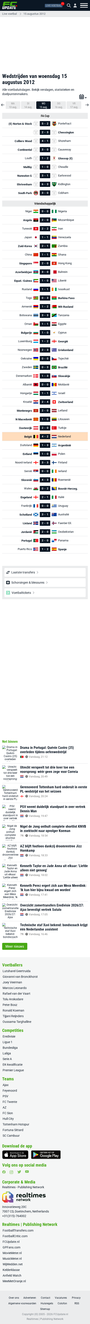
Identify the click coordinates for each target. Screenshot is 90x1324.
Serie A (7, 1059)
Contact (45, 1297)
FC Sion (8, 1113)
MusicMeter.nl (12, 1258)
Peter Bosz (10, 1005)
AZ (4, 1107)
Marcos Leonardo (15, 988)
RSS (76, 1303)
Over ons (14, 1297)
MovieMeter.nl (12, 1253)
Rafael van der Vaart (16, 993)
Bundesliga (10, 1047)
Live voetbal (53, 5)
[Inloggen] (73, 5)
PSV (5, 1096)
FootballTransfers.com (18, 1230)
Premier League (13, 1070)
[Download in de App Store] (15, 1154)
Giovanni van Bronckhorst (20, 976)
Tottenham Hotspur (16, 1124)
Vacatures (61, 1297)
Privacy (76, 1297)
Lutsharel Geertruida (17, 971)
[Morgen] (87, 103)
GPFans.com (11, 1247)
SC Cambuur (11, 1135)
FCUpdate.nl (11, 1241)
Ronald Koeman (13, 1010)
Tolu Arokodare (13, 999)
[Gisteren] (3, 103)
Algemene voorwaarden (22, 1303)
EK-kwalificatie (12, 1064)
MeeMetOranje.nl (14, 1281)
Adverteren (29, 1297)
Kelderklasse (11, 1270)
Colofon (62, 1303)
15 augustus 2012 (34, 13)
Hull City (8, 1118)
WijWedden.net (13, 1264)
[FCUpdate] (9, 5)
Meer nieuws (14, 946)
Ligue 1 (7, 1042)
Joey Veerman (12, 982)
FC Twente (10, 1102)
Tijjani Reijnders (13, 1016)
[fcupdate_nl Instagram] (11, 1172)
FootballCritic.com (15, 1236)
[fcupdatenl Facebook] (3, 1172)
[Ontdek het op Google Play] (46, 1154)
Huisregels (47, 1303)
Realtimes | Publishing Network (45, 1319)
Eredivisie (9, 1036)
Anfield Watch (12, 1275)
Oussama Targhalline (17, 1021)
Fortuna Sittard (13, 1130)
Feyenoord (10, 1090)
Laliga (7, 1053)
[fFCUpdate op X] (19, 1172)
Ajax (6, 1085)
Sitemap (45, 1309)
